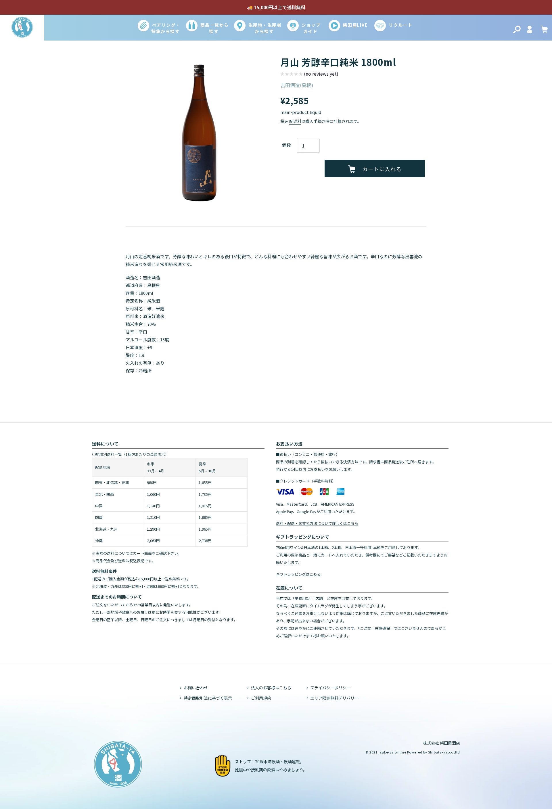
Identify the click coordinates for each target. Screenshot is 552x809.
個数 (286, 144)
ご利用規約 (261, 698)
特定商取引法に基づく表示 (208, 698)
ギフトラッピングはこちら (298, 574)
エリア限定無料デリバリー (334, 698)
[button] (309, 74)
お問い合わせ (196, 688)
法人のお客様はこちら (271, 688)
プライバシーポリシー (330, 688)
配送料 (295, 121)
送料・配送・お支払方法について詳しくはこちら (317, 523)
